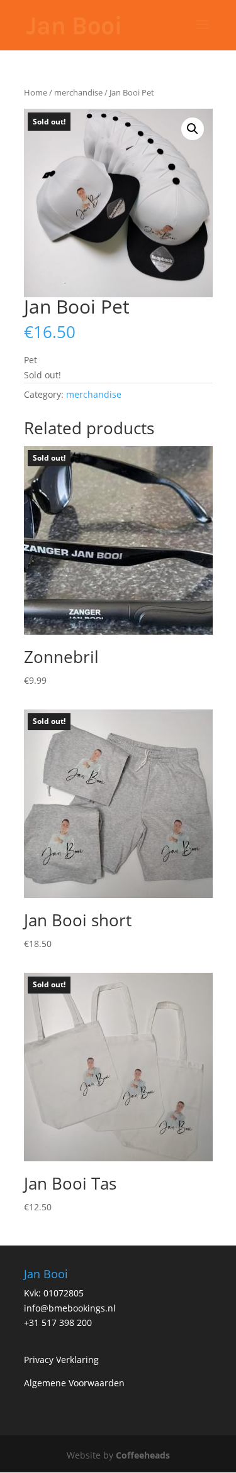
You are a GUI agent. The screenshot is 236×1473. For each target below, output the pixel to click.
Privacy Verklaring (61, 1360)
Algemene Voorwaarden (74, 1383)
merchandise (78, 92)
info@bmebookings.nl (70, 1308)
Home (35, 92)
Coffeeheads (143, 1455)
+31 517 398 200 (58, 1322)
